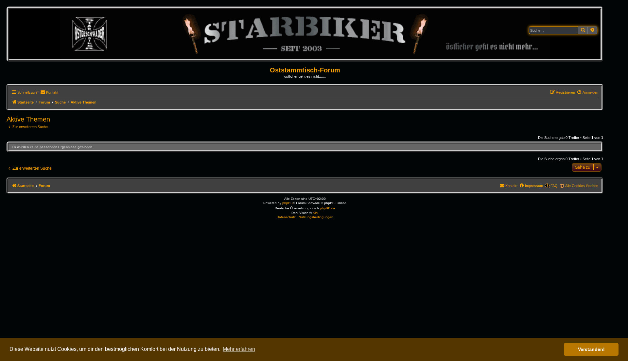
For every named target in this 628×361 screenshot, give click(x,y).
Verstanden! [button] (591, 349)
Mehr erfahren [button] (239, 349)
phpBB (287, 203)
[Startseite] (305, 34)
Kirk (315, 213)
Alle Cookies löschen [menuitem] (581, 186)
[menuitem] (49, 92)
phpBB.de (327, 208)
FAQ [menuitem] (554, 186)
